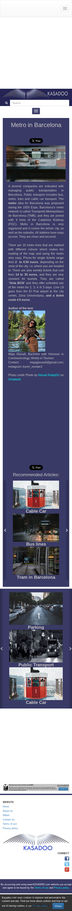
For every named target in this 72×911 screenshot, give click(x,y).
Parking (36, 627)
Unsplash (14, 379)
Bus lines (36, 544)
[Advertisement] (36, 53)
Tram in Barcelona (36, 577)
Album (6, 815)
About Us (8, 811)
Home (6, 806)
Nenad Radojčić (49, 375)
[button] (5, 530)
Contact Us (9, 819)
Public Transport (36, 664)
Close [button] (58, 906)
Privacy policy (10, 828)
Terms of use (10, 823)
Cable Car (36, 511)
